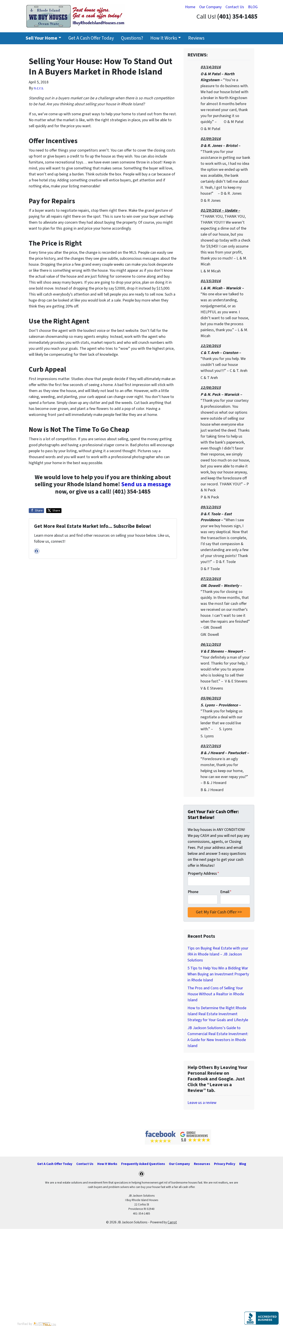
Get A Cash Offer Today (91, 38)
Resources (202, 1163)
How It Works (163, 38)
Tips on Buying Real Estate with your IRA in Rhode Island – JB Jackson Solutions (217, 954)
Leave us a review (201, 1102)
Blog (242, 1163)
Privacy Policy (224, 1163)
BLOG (253, 7)
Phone (193, 892)
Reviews (196, 38)
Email (225, 892)
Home (190, 7)
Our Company (210, 7)
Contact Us (235, 7)
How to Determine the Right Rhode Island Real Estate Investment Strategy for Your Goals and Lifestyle (217, 1014)
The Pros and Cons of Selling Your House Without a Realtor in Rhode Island (215, 994)
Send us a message (146, 484)
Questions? (132, 38)
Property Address (203, 873)
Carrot (172, 1222)
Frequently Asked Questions (143, 1163)
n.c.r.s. (39, 88)
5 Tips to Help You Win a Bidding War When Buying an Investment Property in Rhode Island (218, 974)
